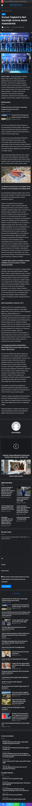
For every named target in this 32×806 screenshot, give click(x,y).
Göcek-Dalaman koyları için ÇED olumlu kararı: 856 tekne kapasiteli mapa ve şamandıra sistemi (23, 509)
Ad (2, 558)
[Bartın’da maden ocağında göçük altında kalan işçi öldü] (6, 695)
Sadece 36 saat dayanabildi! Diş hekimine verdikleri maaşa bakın (21, 665)
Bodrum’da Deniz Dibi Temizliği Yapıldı (23, 518)
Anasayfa (5, 10)
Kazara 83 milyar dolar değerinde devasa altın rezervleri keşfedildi (19, 701)
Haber (10, 10)
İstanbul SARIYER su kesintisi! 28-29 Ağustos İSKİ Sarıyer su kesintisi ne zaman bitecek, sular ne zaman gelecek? (8, 491)
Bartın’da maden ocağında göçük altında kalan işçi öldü (20, 693)
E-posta (3, 564)
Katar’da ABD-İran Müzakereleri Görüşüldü (14, 659)
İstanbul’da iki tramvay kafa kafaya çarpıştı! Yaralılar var (20, 605)
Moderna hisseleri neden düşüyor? (12, 682)
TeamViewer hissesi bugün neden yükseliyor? (15, 677)
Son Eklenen (16, 593)
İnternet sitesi (5, 570)
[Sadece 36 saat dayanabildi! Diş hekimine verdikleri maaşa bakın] (6, 666)
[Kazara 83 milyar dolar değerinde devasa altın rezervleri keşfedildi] (6, 702)
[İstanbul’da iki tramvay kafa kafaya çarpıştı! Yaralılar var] (5, 117)
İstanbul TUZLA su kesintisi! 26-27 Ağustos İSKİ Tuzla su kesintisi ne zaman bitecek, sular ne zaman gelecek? (20, 716)
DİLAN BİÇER (7, 27)
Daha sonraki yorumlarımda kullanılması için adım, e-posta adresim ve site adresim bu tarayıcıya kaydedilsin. (15, 579)
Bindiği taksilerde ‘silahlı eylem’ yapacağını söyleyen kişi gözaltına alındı (14, 599)
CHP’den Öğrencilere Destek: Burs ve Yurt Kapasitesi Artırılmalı (7, 507)
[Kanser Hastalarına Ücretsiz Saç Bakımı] (6, 654)
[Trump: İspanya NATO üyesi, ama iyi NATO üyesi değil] (24, 491)
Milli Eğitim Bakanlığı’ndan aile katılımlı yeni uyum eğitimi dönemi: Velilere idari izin (7, 520)
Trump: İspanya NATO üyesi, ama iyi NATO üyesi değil (23, 499)
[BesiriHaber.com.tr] (16, 5)
